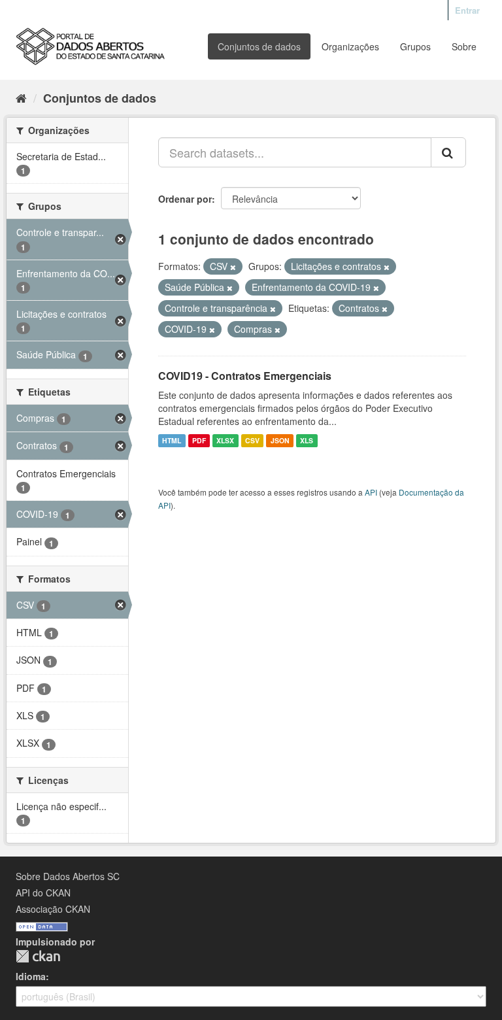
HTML (171, 440)
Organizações (350, 46)
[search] (448, 152)
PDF (199, 440)
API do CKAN (43, 892)
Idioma (31, 976)
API (371, 492)
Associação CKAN (53, 908)
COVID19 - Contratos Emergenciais (244, 375)
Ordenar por (185, 198)
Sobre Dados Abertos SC (68, 876)
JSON (280, 440)
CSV (252, 440)
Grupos (415, 46)
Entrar (467, 10)
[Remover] (233, 267)
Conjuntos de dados (259, 46)
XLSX (225, 440)
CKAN (38, 956)
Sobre (464, 46)
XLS (306, 440)
